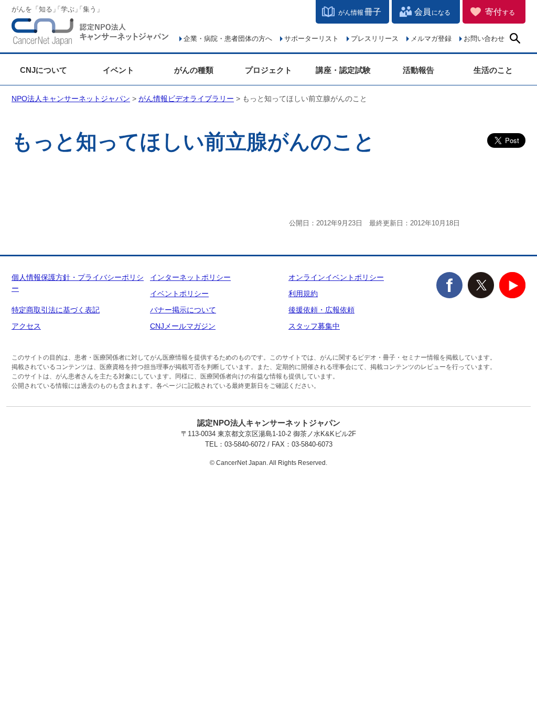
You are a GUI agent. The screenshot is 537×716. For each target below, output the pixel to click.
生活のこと (493, 70)
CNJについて (43, 70)
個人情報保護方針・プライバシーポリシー (78, 282)
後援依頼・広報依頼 (321, 310)
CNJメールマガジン (183, 326)
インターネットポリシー (190, 277)
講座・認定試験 (343, 70)
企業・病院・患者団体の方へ (228, 38)
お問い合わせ (484, 38)
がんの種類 (193, 70)
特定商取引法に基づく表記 (56, 310)
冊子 (359, 11)
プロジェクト (268, 70)
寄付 (500, 11)
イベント (118, 70)
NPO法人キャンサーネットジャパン (90, 34)
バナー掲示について (183, 310)
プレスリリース (375, 38)
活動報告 (418, 70)
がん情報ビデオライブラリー (186, 98)
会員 (432, 11)
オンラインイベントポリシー (336, 277)
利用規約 (303, 293)
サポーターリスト (311, 38)
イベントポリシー (179, 293)
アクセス (26, 326)
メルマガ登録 (431, 38)
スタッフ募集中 (314, 326)
